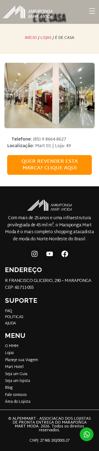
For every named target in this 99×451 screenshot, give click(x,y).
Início (31, 38)
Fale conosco (16, 395)
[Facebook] (65, 254)
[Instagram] (34, 254)
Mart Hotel (14, 367)
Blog (8, 388)
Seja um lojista (17, 381)
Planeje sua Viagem (21, 360)
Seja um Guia (16, 374)
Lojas (45, 38)
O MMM (11, 346)
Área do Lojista (17, 402)
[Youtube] (49, 254)
